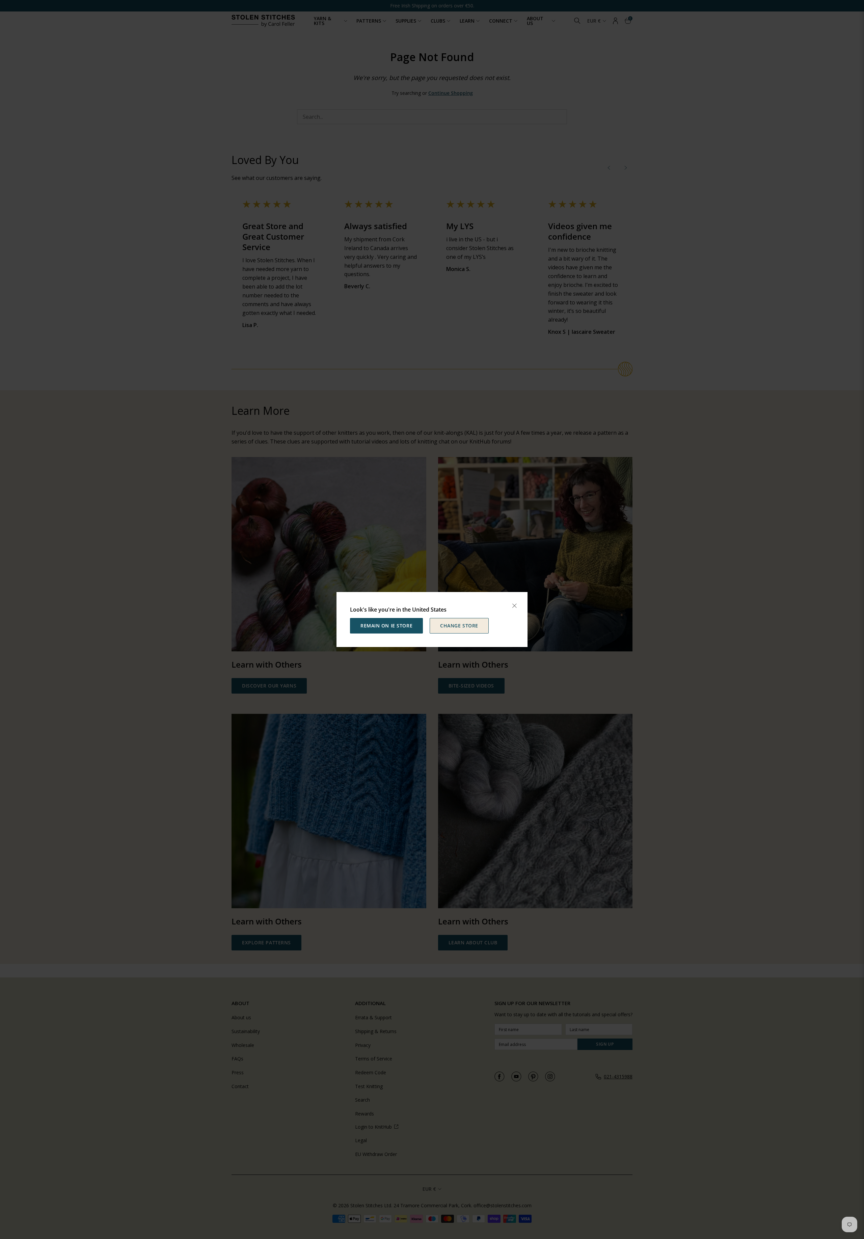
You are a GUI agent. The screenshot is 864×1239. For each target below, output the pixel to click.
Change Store (459, 625)
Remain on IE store (386, 625)
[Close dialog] (514, 606)
